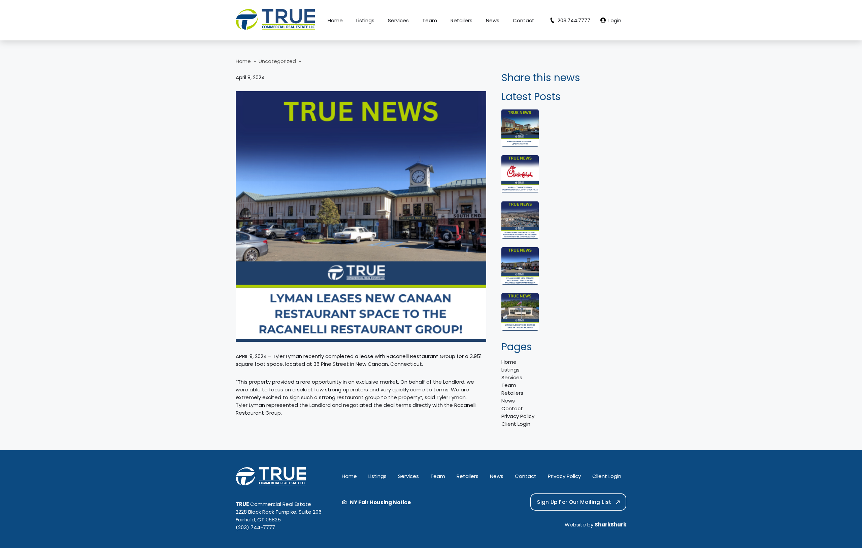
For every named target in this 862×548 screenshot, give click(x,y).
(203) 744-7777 (255, 527)
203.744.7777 (572, 20)
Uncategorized (277, 61)
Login (613, 20)
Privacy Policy (517, 416)
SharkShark (610, 524)
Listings (365, 20)
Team (429, 20)
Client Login (515, 423)
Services (398, 20)
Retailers (461, 20)
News (492, 20)
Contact (523, 20)
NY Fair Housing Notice (379, 502)
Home (335, 20)
